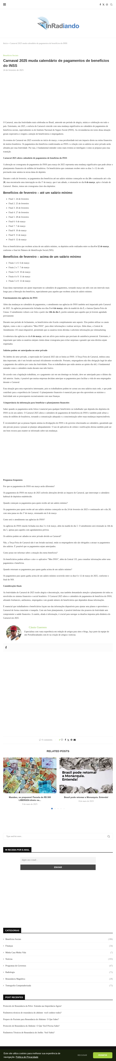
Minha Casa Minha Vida (59, 952)
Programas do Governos (59, 966)
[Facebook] (100, 4)
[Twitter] (103, 4)
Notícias (59, 959)
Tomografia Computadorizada (59, 985)
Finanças (59, 946)
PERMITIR (102, 1055)
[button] (7, 783)
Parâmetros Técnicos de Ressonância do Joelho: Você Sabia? (29, 1032)
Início (5, 43)
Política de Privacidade (27, 1057)
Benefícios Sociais (59, 939)
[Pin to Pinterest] (71, 740)
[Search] (111, 4)
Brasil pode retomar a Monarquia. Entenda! (86, 797)
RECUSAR (82, 1055)
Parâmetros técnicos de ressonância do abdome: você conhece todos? (32, 1013)
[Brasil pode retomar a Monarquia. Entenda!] (86, 775)
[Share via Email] (75, 740)
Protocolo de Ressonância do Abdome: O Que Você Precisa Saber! (31, 1026)
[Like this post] (62, 740)
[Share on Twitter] (68, 740)
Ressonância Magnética (59, 979)
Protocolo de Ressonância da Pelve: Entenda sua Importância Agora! (32, 1006)
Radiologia (59, 972)
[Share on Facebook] (65, 740)
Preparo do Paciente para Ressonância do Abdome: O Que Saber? (31, 1019)
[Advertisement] (58, 99)
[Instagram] (107, 4)
